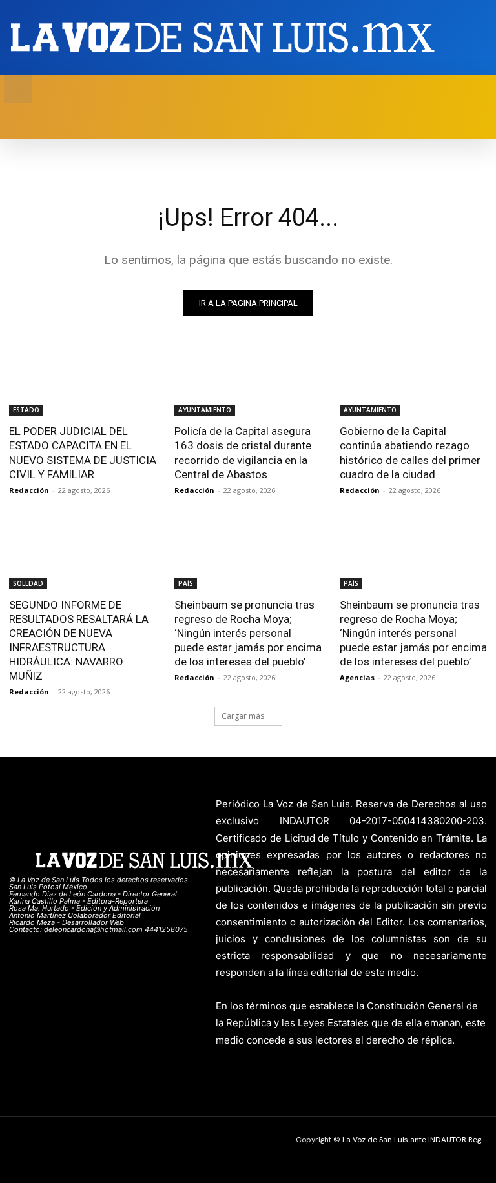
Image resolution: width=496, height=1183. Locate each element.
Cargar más (243, 716)
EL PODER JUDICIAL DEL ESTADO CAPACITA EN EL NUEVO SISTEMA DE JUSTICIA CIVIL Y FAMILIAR (82, 452)
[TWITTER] (460, 38)
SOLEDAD (28, 583)
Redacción (29, 490)
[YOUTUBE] (480, 38)
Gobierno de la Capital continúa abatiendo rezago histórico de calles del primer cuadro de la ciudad (410, 452)
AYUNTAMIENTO (204, 409)
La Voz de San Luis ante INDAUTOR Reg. (413, 1140)
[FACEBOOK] (440, 38)
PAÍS (185, 583)
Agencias (357, 677)
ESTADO (26, 409)
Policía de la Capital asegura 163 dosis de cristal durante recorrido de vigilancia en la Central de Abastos (242, 452)
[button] (18, 89)
